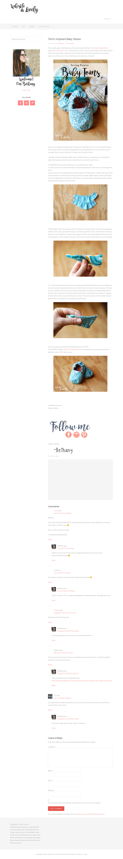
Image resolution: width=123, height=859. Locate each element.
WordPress (79, 854)
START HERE (26, 90)
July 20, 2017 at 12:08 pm (62, 513)
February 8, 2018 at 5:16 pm (63, 653)
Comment (52, 747)
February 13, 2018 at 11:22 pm (68, 673)
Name (50, 771)
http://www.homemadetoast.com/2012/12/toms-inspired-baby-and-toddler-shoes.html (82, 681)
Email (50, 780)
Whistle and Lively (24, 8)
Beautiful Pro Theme (54, 854)
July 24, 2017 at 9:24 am (66, 548)
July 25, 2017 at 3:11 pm (62, 573)
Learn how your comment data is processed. (90, 814)
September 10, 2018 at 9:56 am (68, 719)
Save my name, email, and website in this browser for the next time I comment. (74, 803)
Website (51, 790)
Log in (85, 854)
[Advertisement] (80, 11)
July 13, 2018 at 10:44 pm (62, 698)
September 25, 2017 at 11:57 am (65, 613)
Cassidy (57, 610)
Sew (57, 456)
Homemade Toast (62, 51)
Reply (50, 539)
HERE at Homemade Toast (72, 349)
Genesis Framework (68, 854)
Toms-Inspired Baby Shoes (99, 48)
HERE (61, 352)
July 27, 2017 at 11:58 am (66, 591)
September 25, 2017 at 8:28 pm (68, 631)
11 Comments (69, 43)
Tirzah (56, 511)
